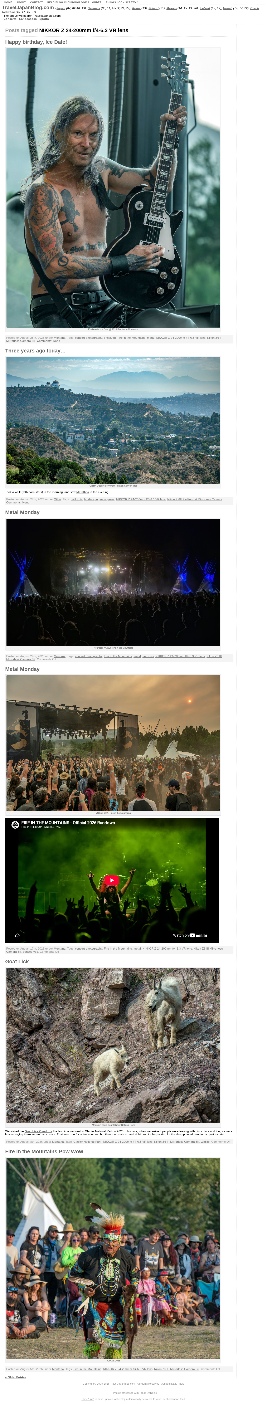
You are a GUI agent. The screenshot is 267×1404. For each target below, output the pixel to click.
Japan (61, 8)
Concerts (10, 18)
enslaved (110, 337)
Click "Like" (88, 1399)
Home (8, 2)
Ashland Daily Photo (172, 1383)
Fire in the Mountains (131, 337)
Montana (59, 337)
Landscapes (28, 18)
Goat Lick (17, 961)
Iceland (205, 8)
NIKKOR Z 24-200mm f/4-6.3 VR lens (180, 337)
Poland (154, 8)
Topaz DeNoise (148, 1392)
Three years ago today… (35, 351)
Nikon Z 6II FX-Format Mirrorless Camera (194, 499)
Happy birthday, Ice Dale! (36, 42)
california (77, 499)
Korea (136, 8)
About (21, 2)
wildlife (205, 1141)
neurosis (148, 656)
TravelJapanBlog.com (28, 7)
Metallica (82, 492)
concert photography (88, 337)
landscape (91, 499)
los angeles (107, 499)
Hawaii (227, 8)
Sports (44, 18)
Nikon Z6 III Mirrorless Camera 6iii (176, 1141)
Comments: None (48, 340)
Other (57, 499)
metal (150, 337)
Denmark (94, 8)
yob (35, 951)
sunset (27, 951)
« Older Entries (15, 1377)
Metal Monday (22, 512)
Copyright (88, 1383)
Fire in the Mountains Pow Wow (44, 1151)
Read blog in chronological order (74, 2)
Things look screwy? (122, 2)
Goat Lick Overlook (38, 1131)
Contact (36, 2)
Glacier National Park (87, 1141)
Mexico (171, 8)
